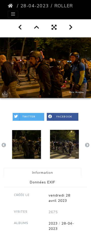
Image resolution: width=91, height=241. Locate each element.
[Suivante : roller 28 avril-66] (71, 27)
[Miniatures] (37, 27)
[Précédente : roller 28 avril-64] (20, 27)
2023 (53, 223)
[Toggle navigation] (13, 14)
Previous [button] (3, 145)
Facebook (64, 116)
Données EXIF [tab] (42, 182)
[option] (27, 144)
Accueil (11, 6)
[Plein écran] (54, 27)
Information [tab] (42, 172)
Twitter (28, 116)
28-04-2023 (34, 6)
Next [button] (87, 145)
